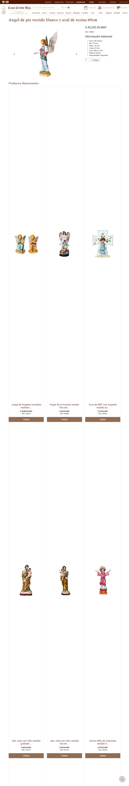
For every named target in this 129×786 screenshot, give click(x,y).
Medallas (76, 13)
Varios (125, 13)
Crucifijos (84, 13)
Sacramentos (106, 7)
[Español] (3, 2)
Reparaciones (59, 2)
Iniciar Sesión (123, 2)
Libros (44, 13)
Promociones (70, 2)
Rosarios (60, 13)
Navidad (117, 13)
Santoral (90, 7)
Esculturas (36, 13)
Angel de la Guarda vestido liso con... (64, 406)
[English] (7, 2)
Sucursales (102, 2)
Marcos (68, 13)
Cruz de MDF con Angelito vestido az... (103, 406)
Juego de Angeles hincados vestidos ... (26, 406)
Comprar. (96, 60)
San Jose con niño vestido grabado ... (26, 742)
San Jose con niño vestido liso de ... (64, 742)
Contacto (113, 2)
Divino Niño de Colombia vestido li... (102, 742)
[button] (14, 54)
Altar (101, 13)
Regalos (109, 13)
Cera (92, 13)
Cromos (52, 13)
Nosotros (48, 2)
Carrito (121, 7)
